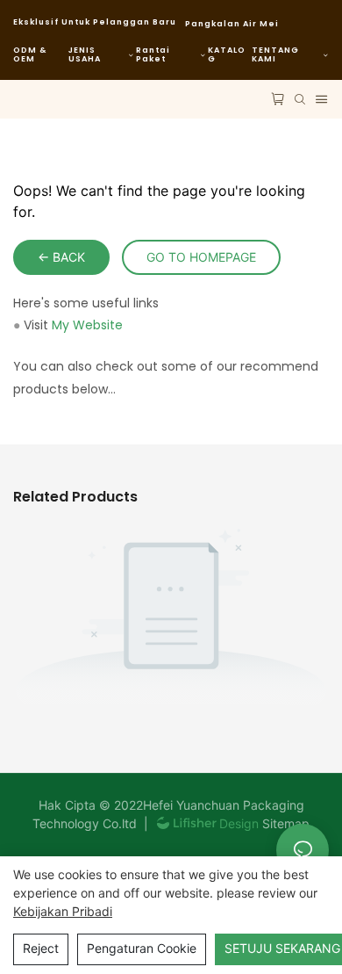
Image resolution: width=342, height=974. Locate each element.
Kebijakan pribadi (62, 911)
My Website (87, 325)
